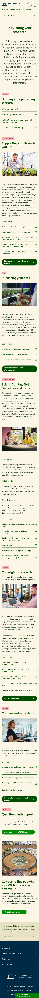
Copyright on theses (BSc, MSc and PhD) (16, 232)
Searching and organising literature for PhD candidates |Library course (17, 238)
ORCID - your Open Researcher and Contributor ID (14, 252)
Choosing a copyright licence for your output (18, 690)
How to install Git (8, 545)
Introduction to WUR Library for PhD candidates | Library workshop (15, 245)
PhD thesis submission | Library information (17, 227)
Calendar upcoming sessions (12, 790)
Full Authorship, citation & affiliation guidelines (15, 532)
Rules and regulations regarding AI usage (16, 551)
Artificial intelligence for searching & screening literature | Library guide (15, 557)
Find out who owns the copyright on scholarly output (18, 684)
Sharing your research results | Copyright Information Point (16, 670)
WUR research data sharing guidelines (15, 354)
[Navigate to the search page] (29, 4)
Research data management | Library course (17, 778)
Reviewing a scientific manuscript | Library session (17, 784)
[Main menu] (35, 4)
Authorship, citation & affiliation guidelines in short (18, 525)
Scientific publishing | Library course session (17, 767)
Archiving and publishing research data (15, 349)
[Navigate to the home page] (11, 4)
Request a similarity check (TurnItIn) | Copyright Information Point (15, 677)
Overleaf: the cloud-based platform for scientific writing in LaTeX (16, 539)
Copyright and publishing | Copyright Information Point (15, 663)
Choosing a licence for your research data (16, 360)
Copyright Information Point (22, 638)
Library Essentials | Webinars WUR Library (17, 772)
